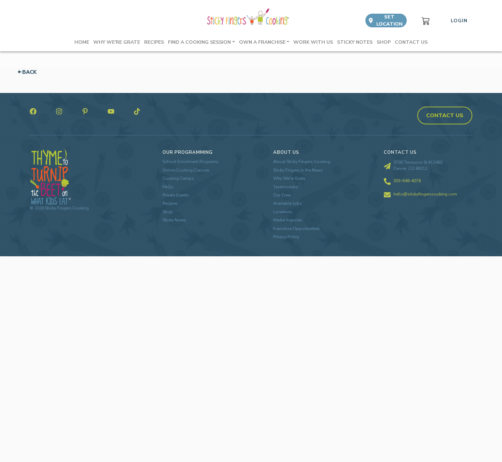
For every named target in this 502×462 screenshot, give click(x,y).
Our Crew (282, 195)
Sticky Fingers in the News (298, 170)
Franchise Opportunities (296, 228)
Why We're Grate (289, 178)
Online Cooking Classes (186, 170)
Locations (282, 211)
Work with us (313, 42)
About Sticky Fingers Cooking (301, 161)
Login (459, 20)
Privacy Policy (286, 236)
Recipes (154, 42)
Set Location (389, 20)
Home (81, 42)
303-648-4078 (407, 181)
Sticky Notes (355, 42)
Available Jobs (287, 203)
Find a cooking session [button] (199, 42)
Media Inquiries (287, 220)
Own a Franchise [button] (262, 42)
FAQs (168, 187)
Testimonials (285, 187)
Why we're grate (116, 42)
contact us (444, 115)
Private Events (176, 195)
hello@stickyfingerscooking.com (425, 194)
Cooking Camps (178, 178)
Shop (384, 42)
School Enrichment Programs (191, 161)
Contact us (411, 42)
